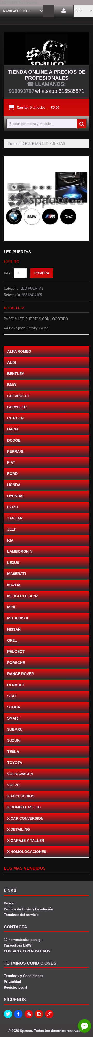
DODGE (13, 440)
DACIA (13, 429)
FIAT (11, 462)
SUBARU (14, 729)
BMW (11, 385)
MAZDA (13, 585)
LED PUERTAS (29, 144)
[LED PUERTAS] (46, 158)
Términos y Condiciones (23, 976)
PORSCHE (16, 663)
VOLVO (13, 785)
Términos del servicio (21, 915)
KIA (10, 540)
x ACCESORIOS (20, 796)
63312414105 (32, 295)
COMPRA (41, 273)
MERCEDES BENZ (22, 596)
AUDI (11, 362)
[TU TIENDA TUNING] (46, 48)
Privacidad (12, 982)
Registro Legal (15, 987)
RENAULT (15, 685)
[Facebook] (18, 1014)
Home (12, 144)
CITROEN (15, 418)
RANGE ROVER (20, 674)
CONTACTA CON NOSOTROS (27, 951)
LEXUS (13, 563)
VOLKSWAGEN (20, 774)
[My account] (63, 11)
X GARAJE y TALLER (25, 840)
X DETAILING (18, 829)
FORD (12, 474)
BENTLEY (15, 374)
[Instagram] (39, 1014)
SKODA (13, 707)
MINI (11, 607)
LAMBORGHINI (20, 551)
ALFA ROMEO (19, 351)
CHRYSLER (17, 407)
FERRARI (15, 451)
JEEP (11, 529)
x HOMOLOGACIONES (26, 852)
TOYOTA (14, 763)
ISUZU (12, 507)
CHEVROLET (18, 396)
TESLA (13, 752)
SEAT (12, 696)
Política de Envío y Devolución (28, 909)
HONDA (13, 485)
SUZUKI (14, 740)
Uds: (7, 273)
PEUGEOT (16, 651)
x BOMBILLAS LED (24, 807)
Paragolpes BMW (17, 945)
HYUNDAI (15, 496)
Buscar (9, 903)
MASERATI (16, 574)
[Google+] (49, 1014)
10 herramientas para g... (24, 940)
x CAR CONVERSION (25, 818)
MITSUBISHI (17, 618)
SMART (13, 718)
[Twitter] (8, 1014)
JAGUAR (14, 518)
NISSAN (14, 629)
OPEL (12, 640)
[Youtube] (29, 1014)
